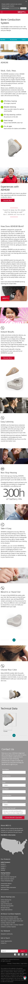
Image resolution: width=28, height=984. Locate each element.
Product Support (5, 885)
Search (23, 951)
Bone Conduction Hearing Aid (8, 877)
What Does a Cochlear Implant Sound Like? (12, 921)
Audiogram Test (5, 902)
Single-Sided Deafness (6, 909)
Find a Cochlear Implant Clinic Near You (11, 919)
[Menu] (2, 12)
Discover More (7, 200)
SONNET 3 (3, 866)
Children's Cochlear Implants (8, 926)
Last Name (5, 789)
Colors (24, 39)
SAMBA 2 (3, 868)
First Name (5, 769)
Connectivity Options (6, 883)
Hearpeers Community (7, 934)
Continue (23, 8)
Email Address (6, 776)
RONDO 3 (3, 864)
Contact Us (3, 943)
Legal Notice (24, 963)
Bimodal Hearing (5, 907)
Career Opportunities (6, 941)
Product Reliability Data (7, 881)
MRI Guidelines (5, 889)
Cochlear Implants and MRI (8, 923)
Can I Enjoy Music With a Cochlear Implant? (12, 924)
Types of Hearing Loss (6, 904)
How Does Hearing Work (7, 905)
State (3, 782)
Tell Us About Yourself (8, 808)
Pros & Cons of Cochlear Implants (9, 917)
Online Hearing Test (6, 900)
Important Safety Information (8, 887)
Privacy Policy (16, 963)
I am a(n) (4, 802)
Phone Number (6, 795)
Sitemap (9, 963)
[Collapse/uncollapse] (14, 735)
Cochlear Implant (5, 875)
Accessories (13, 39)
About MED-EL (6, 825)
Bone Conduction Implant (7, 879)
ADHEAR (3, 870)
